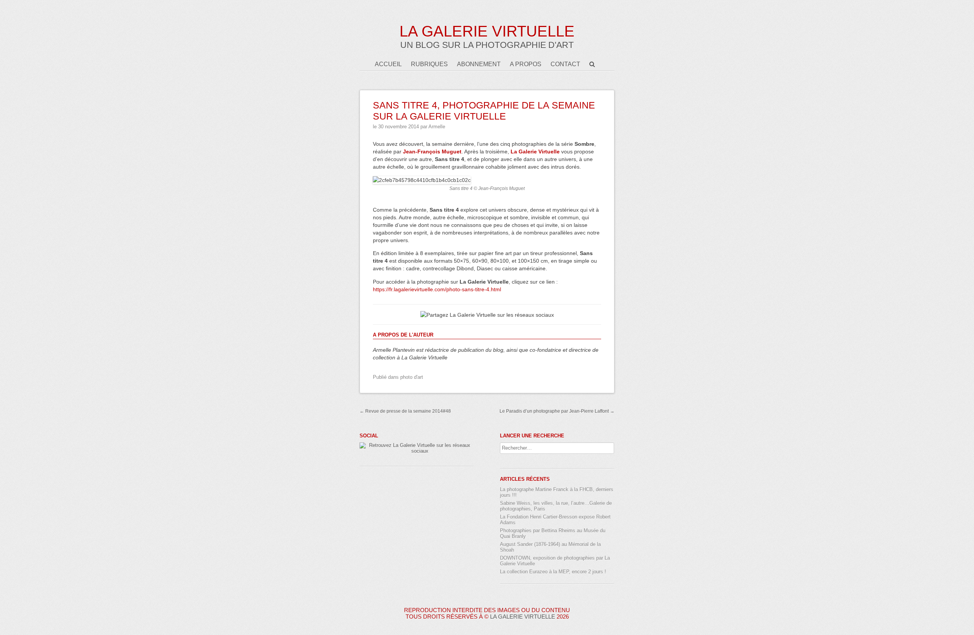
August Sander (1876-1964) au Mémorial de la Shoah (550, 547)
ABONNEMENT (479, 64)
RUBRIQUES (429, 64)
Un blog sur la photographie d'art (487, 45)
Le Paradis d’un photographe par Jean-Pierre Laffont (557, 411)
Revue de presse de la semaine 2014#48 (405, 411)
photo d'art (411, 377)
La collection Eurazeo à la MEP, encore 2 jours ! (553, 571)
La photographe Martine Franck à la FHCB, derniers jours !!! (556, 492)
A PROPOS (525, 64)
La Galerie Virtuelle (487, 31)
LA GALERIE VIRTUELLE (522, 616)
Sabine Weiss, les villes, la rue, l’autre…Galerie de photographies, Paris (556, 506)
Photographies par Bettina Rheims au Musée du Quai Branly (552, 533)
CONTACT (565, 64)
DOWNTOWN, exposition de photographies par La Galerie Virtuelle (555, 560)
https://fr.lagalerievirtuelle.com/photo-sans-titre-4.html (437, 289)
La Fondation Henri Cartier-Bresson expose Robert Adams (555, 519)
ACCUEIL (388, 64)
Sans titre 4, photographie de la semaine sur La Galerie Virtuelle (484, 110)
